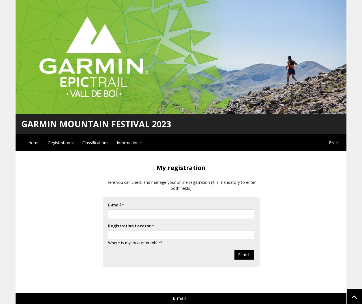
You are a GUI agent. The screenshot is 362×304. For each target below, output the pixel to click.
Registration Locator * (131, 225)
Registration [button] (59, 142)
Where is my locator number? (135, 242)
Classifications (95, 142)
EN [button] (332, 142)
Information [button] (128, 142)
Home (34, 142)
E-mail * (116, 205)
